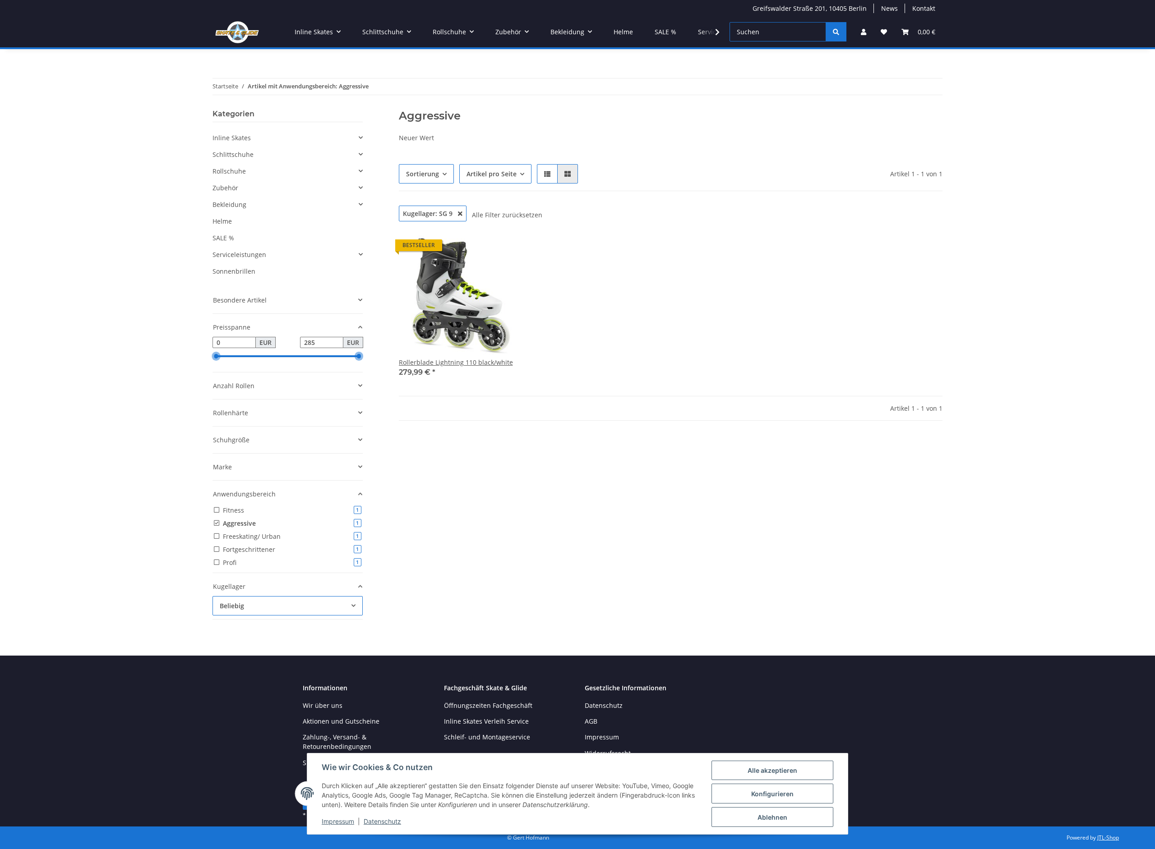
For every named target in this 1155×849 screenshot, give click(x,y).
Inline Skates (232, 137)
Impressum (338, 821)
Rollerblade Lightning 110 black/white (456, 362)
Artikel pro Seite (492, 174)
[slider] (216, 356)
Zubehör (225, 188)
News (889, 8)
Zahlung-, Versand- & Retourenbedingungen (337, 742)
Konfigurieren (772, 794)
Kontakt (923, 8)
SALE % (223, 238)
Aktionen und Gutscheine (341, 721)
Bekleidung (229, 204)
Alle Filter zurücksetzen (507, 215)
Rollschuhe (229, 171)
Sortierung (422, 174)
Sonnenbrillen (234, 271)
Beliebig (232, 605)
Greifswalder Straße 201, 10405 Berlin (810, 8)
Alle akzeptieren (772, 770)
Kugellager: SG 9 (428, 213)
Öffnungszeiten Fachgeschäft (488, 705)
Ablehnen (772, 817)
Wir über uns (322, 705)
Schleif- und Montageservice (487, 737)
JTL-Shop (1108, 837)
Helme (222, 221)
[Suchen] (836, 31)
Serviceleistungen (239, 254)
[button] (863, 31)
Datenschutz (382, 821)
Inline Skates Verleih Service (486, 721)
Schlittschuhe (233, 154)
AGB (591, 721)
